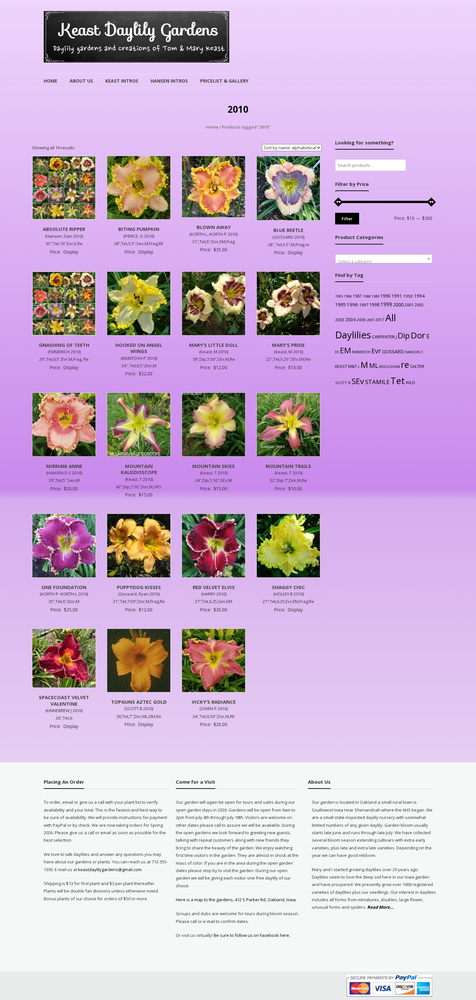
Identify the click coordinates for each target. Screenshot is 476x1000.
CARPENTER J (384, 337)
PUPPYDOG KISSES (139, 587)
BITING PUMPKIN (138, 229)
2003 (339, 319)
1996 (352, 304)
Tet (398, 381)
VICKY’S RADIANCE (214, 702)
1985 (339, 296)
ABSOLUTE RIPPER (64, 229)
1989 (375, 296)
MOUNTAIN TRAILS (288, 466)
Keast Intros (121, 81)
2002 (419, 305)
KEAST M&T (346, 366)
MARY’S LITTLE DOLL (213, 345)
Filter (347, 219)
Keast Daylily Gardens (139, 29)
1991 (396, 296)
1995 (340, 304)
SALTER (417, 366)
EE (337, 351)
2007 (370, 319)
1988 (366, 296)
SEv (358, 381)
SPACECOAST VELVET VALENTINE (64, 700)
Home (50, 81)
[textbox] (383, 261)
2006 (361, 319)
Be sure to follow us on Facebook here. (251, 935)
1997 (363, 305)
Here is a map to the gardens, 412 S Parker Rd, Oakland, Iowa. (236, 900)
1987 (357, 296)
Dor (418, 335)
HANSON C (414, 351)
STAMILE (377, 382)
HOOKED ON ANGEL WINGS (138, 348)
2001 (409, 305)
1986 (348, 296)
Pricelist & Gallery (224, 81)
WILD (410, 382)
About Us (81, 81)
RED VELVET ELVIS (214, 587)
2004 (350, 319)
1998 (374, 304)
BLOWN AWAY (214, 227)
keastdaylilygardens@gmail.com (110, 869)
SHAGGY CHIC (288, 587)
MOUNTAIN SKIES (213, 466)
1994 (419, 296)
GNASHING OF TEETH (64, 345)
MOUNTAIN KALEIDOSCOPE (139, 469)
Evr (376, 350)
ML (373, 365)
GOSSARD (393, 351)
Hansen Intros (169, 81)
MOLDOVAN (389, 366)
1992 (408, 296)
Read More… (380, 907)
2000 (398, 304)
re (405, 364)
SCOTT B (343, 382)
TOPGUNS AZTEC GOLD (139, 702)
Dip (404, 335)
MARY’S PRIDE (288, 345)
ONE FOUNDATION (63, 587)
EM (345, 350)
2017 (379, 320)
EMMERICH (361, 351)
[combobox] (383, 258)
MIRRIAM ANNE (64, 466)
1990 (385, 296)
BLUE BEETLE (288, 230)
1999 (386, 304)
